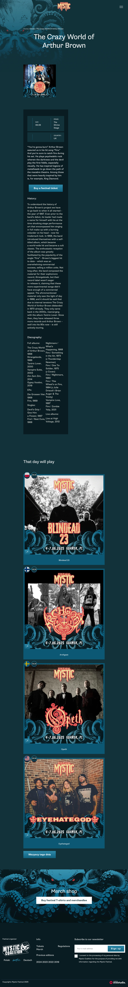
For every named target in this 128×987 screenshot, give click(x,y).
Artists (32, 29)
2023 (45, 962)
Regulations (64, 946)
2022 (51, 962)
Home (25, 29)
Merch (39, 949)
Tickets (40, 946)
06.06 (34, 475)
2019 (56, 962)
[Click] (27, 551)
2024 (39, 962)
